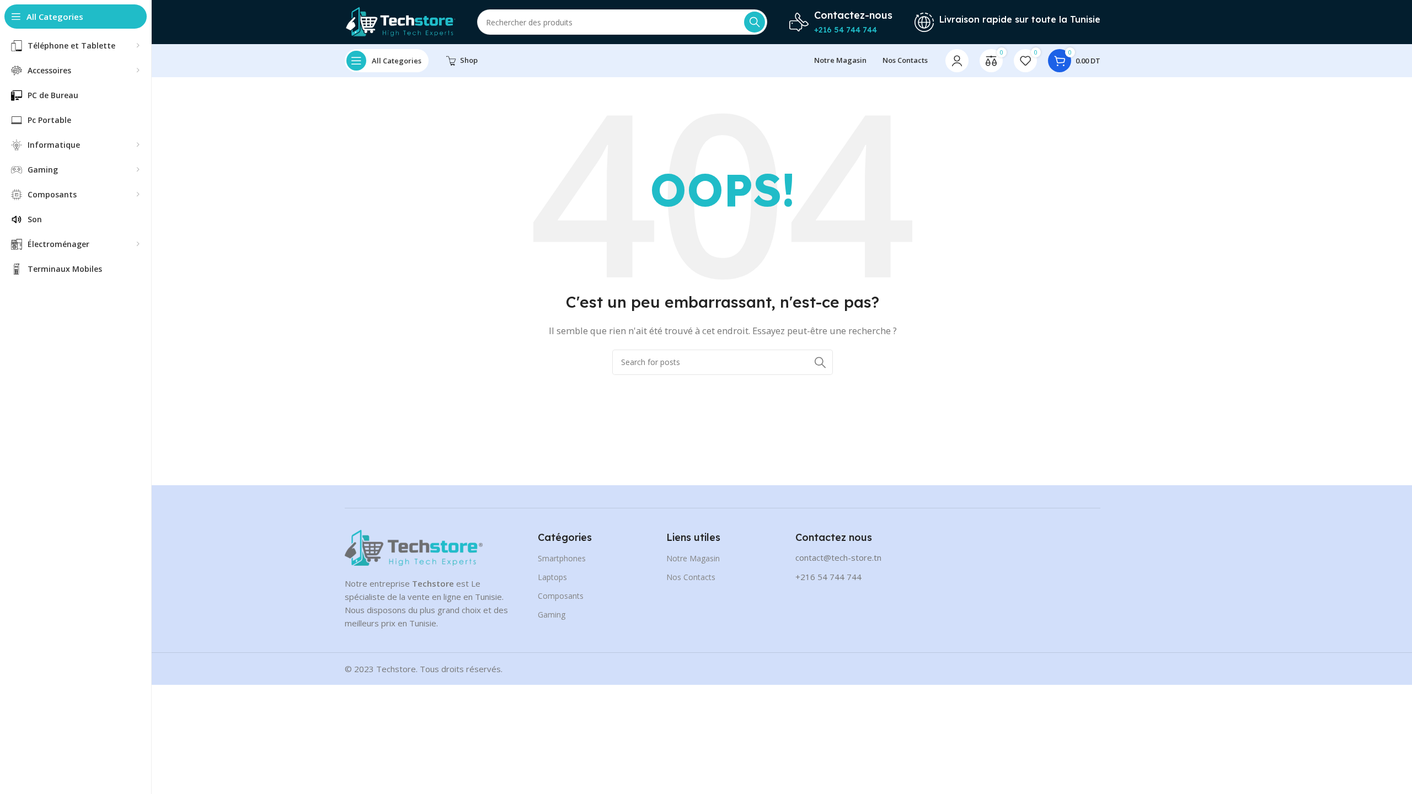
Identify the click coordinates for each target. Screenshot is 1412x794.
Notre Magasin (693, 558)
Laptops (552, 577)
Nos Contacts (690, 577)
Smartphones (562, 558)
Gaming (551, 614)
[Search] (754, 22)
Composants (561, 596)
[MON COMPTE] (957, 61)
